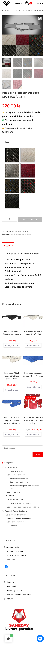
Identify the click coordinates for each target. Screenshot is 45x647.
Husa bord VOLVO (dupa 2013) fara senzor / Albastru (12, 420)
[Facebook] (6, 566)
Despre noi (11, 586)
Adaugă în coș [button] (11, 345)
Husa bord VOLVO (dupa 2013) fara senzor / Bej (11, 376)
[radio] (12, 155)
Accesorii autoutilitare (14, 499)
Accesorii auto (11, 467)
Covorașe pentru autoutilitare (18, 503)
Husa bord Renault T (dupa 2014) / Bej (33, 332)
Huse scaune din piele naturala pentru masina (25, 486)
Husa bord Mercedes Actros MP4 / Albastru (33, 374)
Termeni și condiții (14, 590)
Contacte (10, 582)
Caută (37, 454)
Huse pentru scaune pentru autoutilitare (22, 507)
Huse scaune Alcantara (18, 478)
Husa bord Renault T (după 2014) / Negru (12, 332)
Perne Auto (10, 495)
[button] (40, 18)
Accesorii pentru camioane (16, 511)
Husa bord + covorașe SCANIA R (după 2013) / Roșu (33, 420)
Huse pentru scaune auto (16, 475)
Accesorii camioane (14, 551)
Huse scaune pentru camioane (18, 522)
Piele (6, 141)
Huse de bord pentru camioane (20, 234)
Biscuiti (9, 598)
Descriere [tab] (8, 245)
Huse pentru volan (13, 492)
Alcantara (13, 525)
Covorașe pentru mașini (16, 471)
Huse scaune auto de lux (19, 482)
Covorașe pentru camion (16, 515)
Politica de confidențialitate (18, 594)
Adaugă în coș (30, 220)
